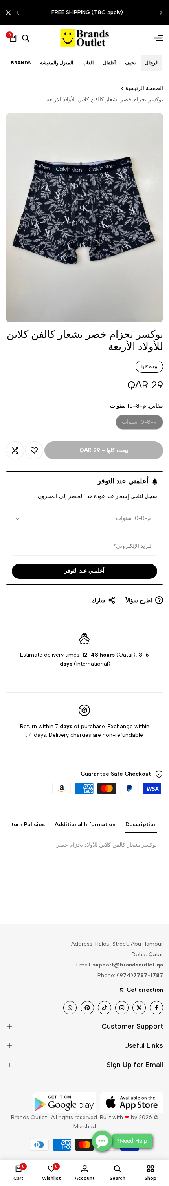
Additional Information (85, 824)
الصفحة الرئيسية (144, 88)
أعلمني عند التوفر (84, 570)
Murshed (84, 1126)
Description (141, 824)
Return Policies (24, 824)
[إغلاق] (10, 12)
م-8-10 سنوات (139, 424)
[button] (34, 450)
